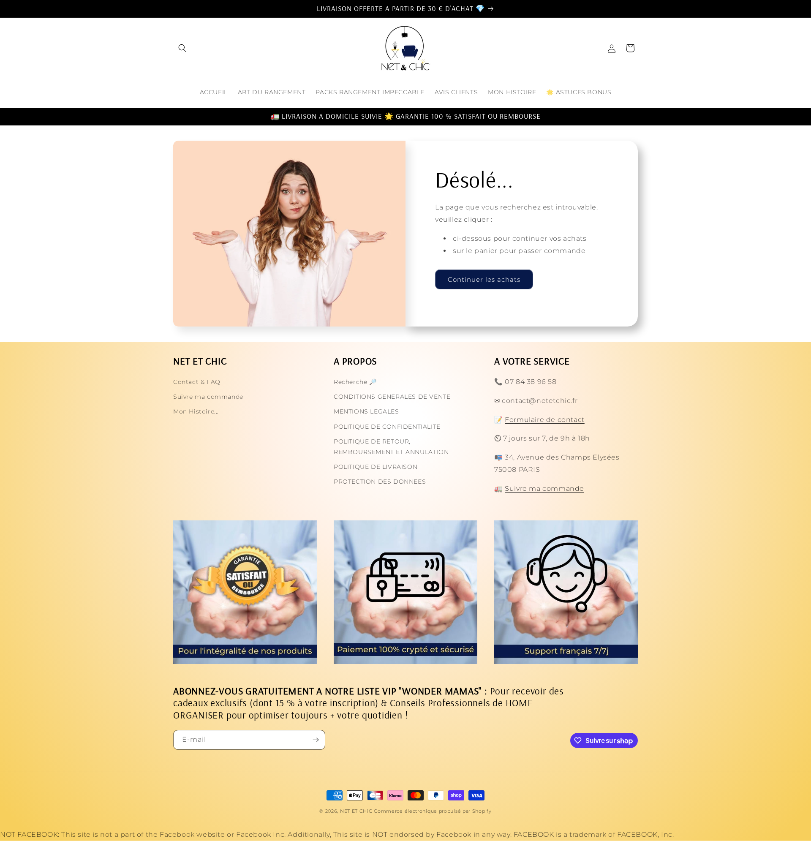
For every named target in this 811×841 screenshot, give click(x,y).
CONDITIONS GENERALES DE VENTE (392, 396)
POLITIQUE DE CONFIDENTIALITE (387, 426)
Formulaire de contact (545, 420)
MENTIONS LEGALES (366, 411)
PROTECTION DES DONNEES (380, 481)
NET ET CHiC (356, 811)
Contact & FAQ (196, 382)
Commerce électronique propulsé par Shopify (432, 811)
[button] (182, 48)
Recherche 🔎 (355, 382)
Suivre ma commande (208, 396)
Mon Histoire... (196, 411)
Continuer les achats (484, 279)
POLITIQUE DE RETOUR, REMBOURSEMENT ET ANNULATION (391, 447)
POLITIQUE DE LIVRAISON (375, 467)
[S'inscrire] (315, 740)
